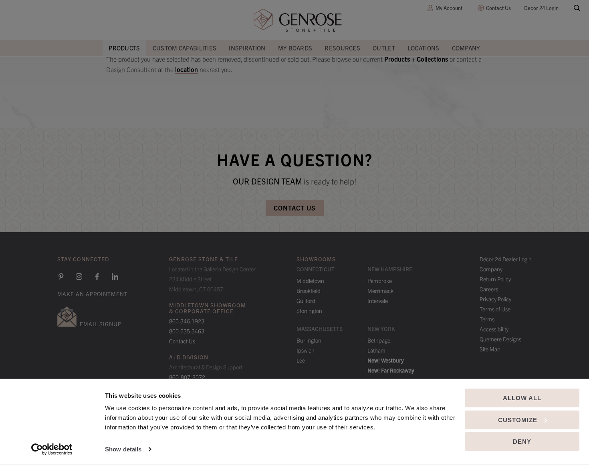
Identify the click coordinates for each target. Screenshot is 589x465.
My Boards (295, 48)
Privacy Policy (495, 299)
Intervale (377, 300)
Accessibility (494, 329)
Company (466, 48)
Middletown (310, 280)
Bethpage (378, 340)
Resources (342, 48)
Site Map (490, 349)
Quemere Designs (500, 339)
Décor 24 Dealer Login (506, 259)
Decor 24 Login (541, 7)
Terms (487, 319)
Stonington (309, 310)
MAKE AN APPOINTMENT (92, 293)
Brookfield (309, 290)
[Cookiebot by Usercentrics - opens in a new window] (52, 449)
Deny (522, 441)
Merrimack (380, 290)
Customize (517, 419)
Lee (301, 360)
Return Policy (495, 279)
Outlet (384, 48)
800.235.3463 (186, 331)
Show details (123, 449)
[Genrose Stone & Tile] (298, 20)
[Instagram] (79, 276)
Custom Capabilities (185, 48)
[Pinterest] (61, 276)
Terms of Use (495, 309)
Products (124, 48)
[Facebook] (97, 276)
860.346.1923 (186, 321)
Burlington (309, 340)
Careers (489, 289)
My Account (449, 7)
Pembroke (379, 280)
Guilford (306, 300)
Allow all (522, 398)
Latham (376, 350)
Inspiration (247, 48)
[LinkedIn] (115, 276)
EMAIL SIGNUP (100, 323)
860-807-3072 (187, 377)
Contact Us (498, 7)
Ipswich (306, 350)
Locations (423, 48)
